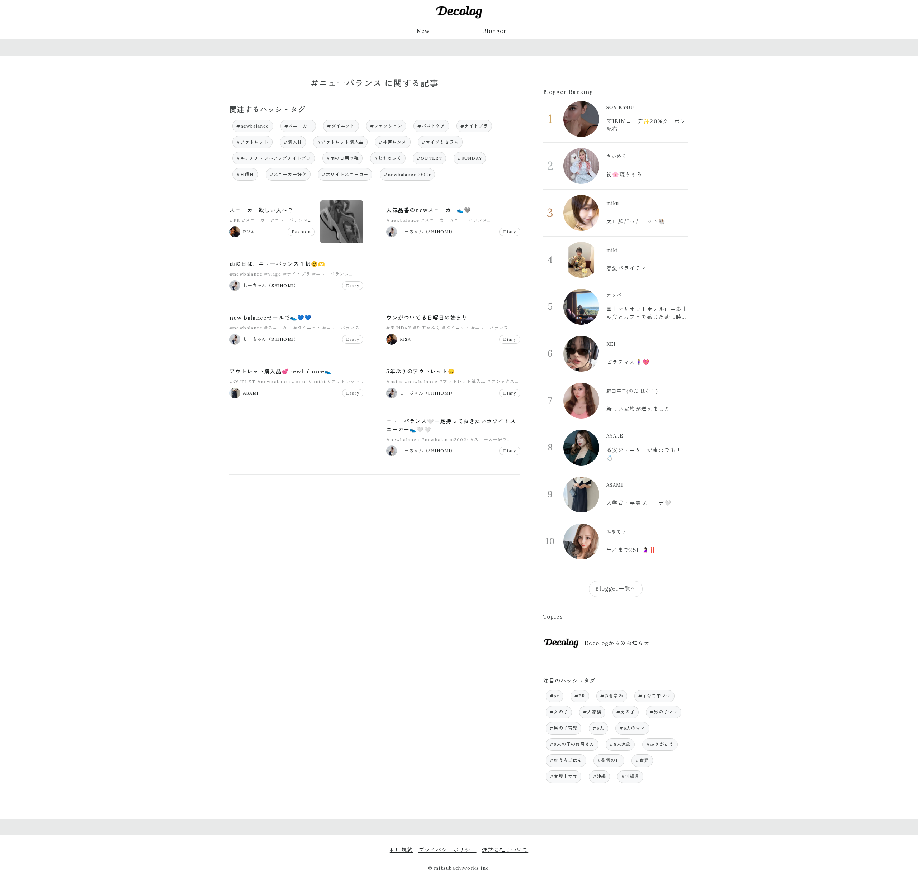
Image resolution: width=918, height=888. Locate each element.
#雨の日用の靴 (342, 158)
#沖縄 (599, 776)
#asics (394, 381)
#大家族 (592, 712)
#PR (235, 220)
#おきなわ (611, 695)
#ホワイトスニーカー (345, 174)
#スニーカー (298, 126)
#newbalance (252, 126)
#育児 (642, 760)
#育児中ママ (563, 776)
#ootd (299, 381)
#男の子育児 (563, 728)
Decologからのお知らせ (617, 643)
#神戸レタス (392, 142)
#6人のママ (632, 728)
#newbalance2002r (407, 174)
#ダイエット (341, 126)
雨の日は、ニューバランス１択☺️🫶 (277, 264)
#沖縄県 (630, 776)
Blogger (495, 31)
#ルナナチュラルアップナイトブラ (273, 158)
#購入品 (293, 142)
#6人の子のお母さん (572, 744)
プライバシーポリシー (447, 849)
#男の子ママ (663, 712)
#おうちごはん (566, 760)
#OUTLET (429, 158)
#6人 (599, 728)
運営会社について (505, 849)
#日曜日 (245, 174)
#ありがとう (660, 744)
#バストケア (431, 126)
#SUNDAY (470, 158)
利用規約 (401, 849)
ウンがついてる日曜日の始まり (427, 317)
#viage (272, 274)
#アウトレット (252, 142)
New (423, 31)
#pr (554, 695)
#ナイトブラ (474, 126)
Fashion (301, 231)
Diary (509, 231)
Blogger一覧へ (615, 588)
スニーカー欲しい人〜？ (261, 210)
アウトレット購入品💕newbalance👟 (281, 371)
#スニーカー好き (288, 174)
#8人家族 (620, 744)
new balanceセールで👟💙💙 (271, 317)
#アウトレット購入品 (340, 142)
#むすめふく (388, 158)
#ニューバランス (289, 220)
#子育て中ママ (654, 695)
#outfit (317, 381)
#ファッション (386, 126)
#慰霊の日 (608, 760)
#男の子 (625, 712)
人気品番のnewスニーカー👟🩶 (428, 210)
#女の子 (559, 712)
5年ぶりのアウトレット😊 (420, 371)
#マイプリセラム (440, 142)
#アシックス (501, 381)
